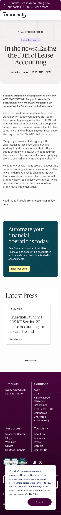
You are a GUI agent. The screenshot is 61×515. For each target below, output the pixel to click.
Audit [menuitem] (37, 389)
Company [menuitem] (41, 428)
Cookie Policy (31, 494)
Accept (39, 502)
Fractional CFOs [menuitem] (43, 409)
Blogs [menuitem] (8, 438)
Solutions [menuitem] (41, 384)
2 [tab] (31, 361)
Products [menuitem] (12, 384)
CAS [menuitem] (36, 393)
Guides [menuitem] (9, 445)
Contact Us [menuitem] (40, 450)
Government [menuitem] (41, 405)
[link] (14, 14)
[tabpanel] (28, 324)
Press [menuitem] (37, 442)
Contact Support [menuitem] (15, 450)
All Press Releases (32, 31)
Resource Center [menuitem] (15, 434)
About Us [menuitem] (39, 434)
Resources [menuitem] (12, 428)
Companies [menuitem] (40, 412)
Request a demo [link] (19, 269)
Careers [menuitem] (38, 445)
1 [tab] (25, 360)
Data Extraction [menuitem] (14, 393)
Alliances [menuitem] (39, 438)
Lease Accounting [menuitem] (15, 389)
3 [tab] (35, 360)
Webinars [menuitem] (10, 442)
